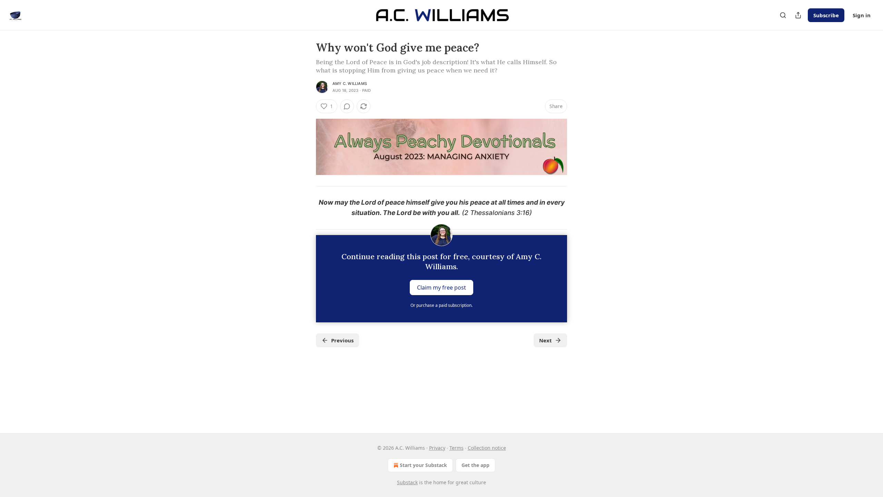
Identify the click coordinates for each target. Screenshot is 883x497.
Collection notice (487, 448)
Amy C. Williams (350, 83)
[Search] (783, 15)
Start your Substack (423, 465)
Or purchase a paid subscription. (441, 305)
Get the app (475, 465)
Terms (456, 448)
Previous (342, 340)
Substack (407, 482)
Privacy (437, 448)
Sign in (862, 15)
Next (545, 340)
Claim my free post (441, 287)
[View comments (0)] (347, 106)
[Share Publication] (798, 15)
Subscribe (826, 15)
